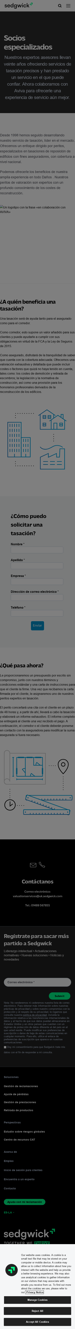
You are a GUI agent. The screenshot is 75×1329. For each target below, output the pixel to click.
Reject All (37, 1310)
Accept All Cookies (37, 1321)
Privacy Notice (34, 1292)
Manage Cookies (38, 1299)
